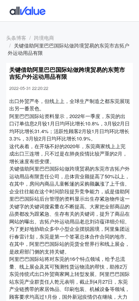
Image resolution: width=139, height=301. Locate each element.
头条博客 (16, 37)
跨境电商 (44, 37)
